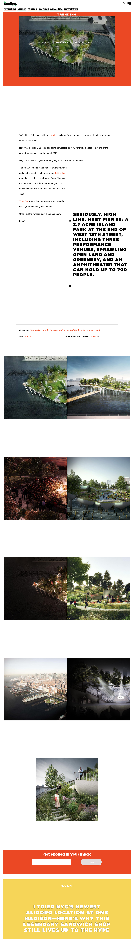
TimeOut (93, 336)
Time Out (23, 201)
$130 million (60, 173)
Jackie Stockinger (56, 43)
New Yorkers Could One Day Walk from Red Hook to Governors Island (65, 330)
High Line (54, 135)
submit (91, 862)
